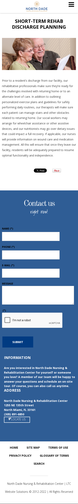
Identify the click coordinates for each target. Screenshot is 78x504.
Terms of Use (58, 447)
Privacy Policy (20, 455)
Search (39, 463)
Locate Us (18, 419)
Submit (17, 342)
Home (14, 447)
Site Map (33, 447)
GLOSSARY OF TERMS (54, 455)
